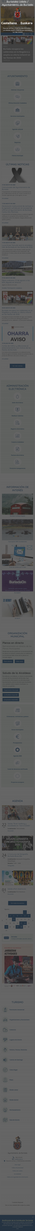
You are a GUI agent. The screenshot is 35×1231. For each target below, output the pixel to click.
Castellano (9, 23)
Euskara (26, 23)
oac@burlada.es (17, 34)
